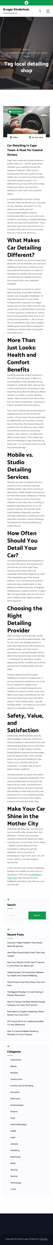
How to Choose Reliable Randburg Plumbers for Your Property (22, 1033)
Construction (16, 1079)
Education (15, 1092)
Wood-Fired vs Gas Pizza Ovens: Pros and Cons (26, 984)
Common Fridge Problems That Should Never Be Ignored (24, 944)
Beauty (13, 1066)
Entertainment (17, 1105)
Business (14, 1073)
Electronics (15, 1098)
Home (25, 49)
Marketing (15, 1150)
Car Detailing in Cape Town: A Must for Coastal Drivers (26, 54)
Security (14, 1170)
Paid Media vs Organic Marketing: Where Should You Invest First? (25, 1013)
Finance (14, 1111)
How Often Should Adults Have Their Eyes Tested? (26, 954)
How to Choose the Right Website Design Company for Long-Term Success (26, 1003)
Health (13, 1131)
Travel (13, 1189)
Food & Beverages (18, 1124)
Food (12, 1118)
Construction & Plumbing (21, 1085)
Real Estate (15, 1157)
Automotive (17, 111)
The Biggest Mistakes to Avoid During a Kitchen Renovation (25, 994)
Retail (13, 1163)
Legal (12, 1137)
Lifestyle (14, 1144)
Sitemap (43, 1239)
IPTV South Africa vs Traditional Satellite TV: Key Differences (25, 1023)
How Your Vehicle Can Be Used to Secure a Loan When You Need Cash (25, 964)
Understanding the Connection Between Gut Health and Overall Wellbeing (25, 974)
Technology (15, 1183)
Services (14, 1176)
